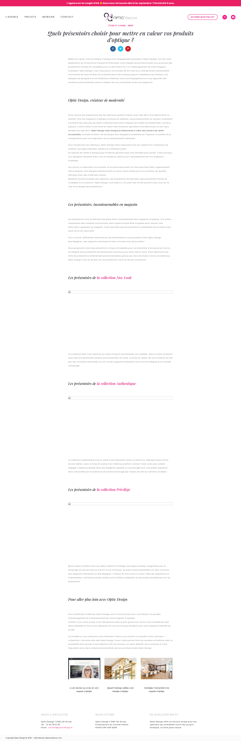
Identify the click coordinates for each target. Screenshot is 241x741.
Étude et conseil (117, 25)
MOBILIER (48, 16)
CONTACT (67, 16)
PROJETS (30, 16)
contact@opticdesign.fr (60, 727)
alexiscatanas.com (53, 738)
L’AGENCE (12, 16)
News (130, 25)
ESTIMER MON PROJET (203, 17)
